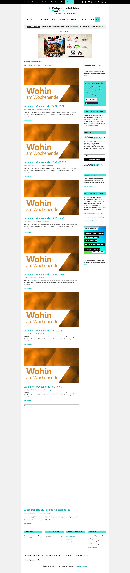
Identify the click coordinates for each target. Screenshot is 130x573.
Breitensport (62, 19)
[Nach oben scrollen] (127, 570)
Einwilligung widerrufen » (91, 221)
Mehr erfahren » (90, 99)
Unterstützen (69, 2)
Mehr (91, 19)
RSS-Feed (69, 542)
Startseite (27, 2)
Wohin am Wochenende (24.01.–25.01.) (44, 106)
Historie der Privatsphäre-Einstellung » (94, 217)
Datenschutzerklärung (96, 164)
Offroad (38, 19)
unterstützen (75, 26)
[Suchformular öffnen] (102, 19)
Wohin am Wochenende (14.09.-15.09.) (44, 274)
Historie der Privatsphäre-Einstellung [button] (76, 555)
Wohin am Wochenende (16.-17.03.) (43, 330)
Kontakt (85, 566)
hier (100, 65)
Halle (53, 19)
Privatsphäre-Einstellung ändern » (93, 213)
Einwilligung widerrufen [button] (32, 560)
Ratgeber (73, 19)
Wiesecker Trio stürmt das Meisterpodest (47, 509)
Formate (29, 19)
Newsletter (54, 2)
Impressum (79, 566)
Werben (61, 2)
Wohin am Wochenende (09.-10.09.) (43, 386)
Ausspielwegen (93, 123)
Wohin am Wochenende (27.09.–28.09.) (45, 162)
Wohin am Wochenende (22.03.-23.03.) (44, 218)
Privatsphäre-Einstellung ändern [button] (52, 555)
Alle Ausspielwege (71, 536)
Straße (46, 19)
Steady (101, 26)
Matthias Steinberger (44, 109)
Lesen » (86, 75)
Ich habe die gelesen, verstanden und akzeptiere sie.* (93, 165)
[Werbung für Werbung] (95, 254)
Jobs (97, 19)
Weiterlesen (27, 120)
